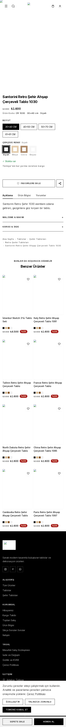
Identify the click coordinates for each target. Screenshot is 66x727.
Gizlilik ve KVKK (11, 660)
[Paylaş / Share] (59, 183)
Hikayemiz (8, 610)
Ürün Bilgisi (8, 625)
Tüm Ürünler (9, 585)
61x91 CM (10, 134)
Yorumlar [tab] (41, 195)
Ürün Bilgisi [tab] (24, 195)
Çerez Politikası (11, 665)
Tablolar (21, 239)
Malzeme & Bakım (33, 217)
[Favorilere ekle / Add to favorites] (28, 279)
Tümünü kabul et (17, 709)
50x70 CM (46, 126)
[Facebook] (13, 569)
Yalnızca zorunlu (39, 702)
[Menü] (6, 6)
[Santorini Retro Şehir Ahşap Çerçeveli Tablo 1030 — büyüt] (33, 44)
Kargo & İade (33, 226)
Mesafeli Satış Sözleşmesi (16, 650)
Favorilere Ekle (31, 183)
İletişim (6, 635)
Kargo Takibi (9, 615)
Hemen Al (49, 721)
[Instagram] (5, 569)
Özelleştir (13, 702)
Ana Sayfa (8, 239)
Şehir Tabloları (37, 239)
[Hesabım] (59, 6)
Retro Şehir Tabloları (17, 242)
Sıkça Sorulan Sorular (14, 630)
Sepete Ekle (17, 721)
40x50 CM (28, 126)
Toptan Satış (9, 620)
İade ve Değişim (11, 655)
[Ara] (13, 6)
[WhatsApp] (20, 569)
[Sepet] (52, 6)
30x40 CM (10, 126)
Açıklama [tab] (8, 195)
